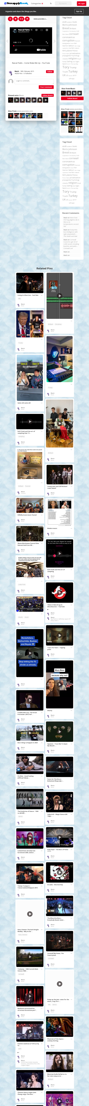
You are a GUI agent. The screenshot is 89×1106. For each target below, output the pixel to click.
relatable (65, 59)
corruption (68, 40)
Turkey (72, 71)
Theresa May (74, 64)
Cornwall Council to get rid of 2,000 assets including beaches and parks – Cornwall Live (71, 244)
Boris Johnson (69, 24)
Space (64, 64)
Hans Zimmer (22, 935)
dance (20, 816)
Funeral (27, 486)
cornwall (74, 33)
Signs (77, 62)
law (70, 48)
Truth (65, 71)
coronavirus (68, 37)
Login (82, 3)
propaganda (66, 56)
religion (72, 58)
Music (21, 95)
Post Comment (46, 87)
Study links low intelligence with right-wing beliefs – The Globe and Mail (70, 233)
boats (75, 22)
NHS (64, 50)
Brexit (65, 28)
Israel (72, 43)
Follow (49, 72)
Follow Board (48, 95)
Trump (73, 67)
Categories (36, 3)
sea (74, 62)
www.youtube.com (40, 19)
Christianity (72, 31)
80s (19, 298)
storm (69, 64)
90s (49, 1005)
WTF (74, 75)
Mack (23, 304)
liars (73, 48)
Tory (65, 67)
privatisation (75, 53)
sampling (21, 436)
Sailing (69, 61)
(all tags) (71, 79)
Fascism (77, 41)
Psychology (75, 56)
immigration (66, 43)
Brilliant (73, 28)
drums (20, 617)
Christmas (58, 324)
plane (69, 50)
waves (71, 75)
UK (64, 75)
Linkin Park (21, 584)
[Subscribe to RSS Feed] (50, 3)
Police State (65, 53)
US (67, 75)
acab (64, 22)
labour (71, 45)
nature (77, 48)
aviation (69, 22)
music (27, 617)
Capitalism (65, 31)
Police (74, 50)
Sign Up (79, 11)
